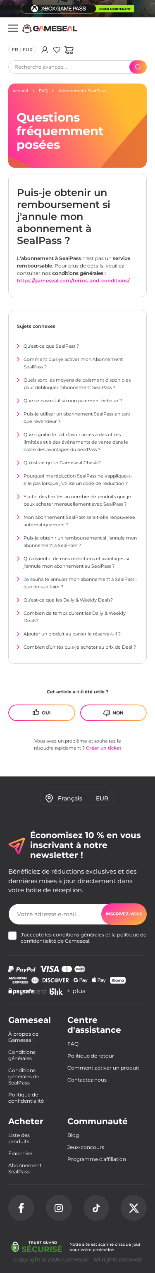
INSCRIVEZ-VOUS (124, 914)
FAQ (73, 1044)
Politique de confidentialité (26, 1097)
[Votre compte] (45, 49)
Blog (73, 1135)
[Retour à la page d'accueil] (50, 28)
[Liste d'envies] (57, 49)
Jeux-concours (85, 1147)
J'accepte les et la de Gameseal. (83, 937)
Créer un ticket (104, 748)
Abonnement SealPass (25, 1168)
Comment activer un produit (103, 1068)
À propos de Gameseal (23, 1037)
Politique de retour (90, 1056)
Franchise (20, 1153)
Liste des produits (19, 1138)
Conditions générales (22, 1055)
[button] (69, 49)
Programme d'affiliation (96, 1159)
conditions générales (78, 934)
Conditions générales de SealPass (23, 1076)
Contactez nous (87, 1080)
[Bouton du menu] (13, 28)
